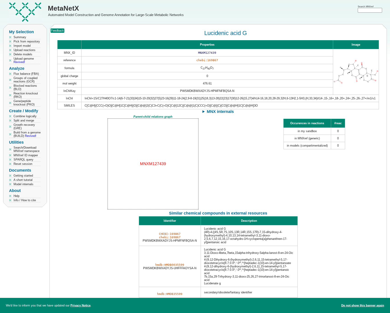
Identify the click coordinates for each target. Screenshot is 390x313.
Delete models (23, 54)
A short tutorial (23, 180)
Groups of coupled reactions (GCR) (25, 79)
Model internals (23, 184)
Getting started (23, 175)
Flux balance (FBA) (26, 73)
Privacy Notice (80, 305)
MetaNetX (63, 8)
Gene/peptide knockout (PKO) (24, 102)
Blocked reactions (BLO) (25, 87)
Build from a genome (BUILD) (27, 134)
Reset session (23, 164)
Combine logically (25, 116)
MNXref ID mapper (26, 155)
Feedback (57, 30)
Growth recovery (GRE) (24, 126)
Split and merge (24, 120)
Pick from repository (27, 41)
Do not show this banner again (362, 305)
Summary (20, 37)
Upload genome (24, 60)
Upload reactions (24, 50)
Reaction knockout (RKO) (26, 95)
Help (16, 196)
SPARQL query (23, 159)
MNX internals (220, 111)
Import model (22, 45)
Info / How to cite (25, 200)
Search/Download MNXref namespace (26, 149)
